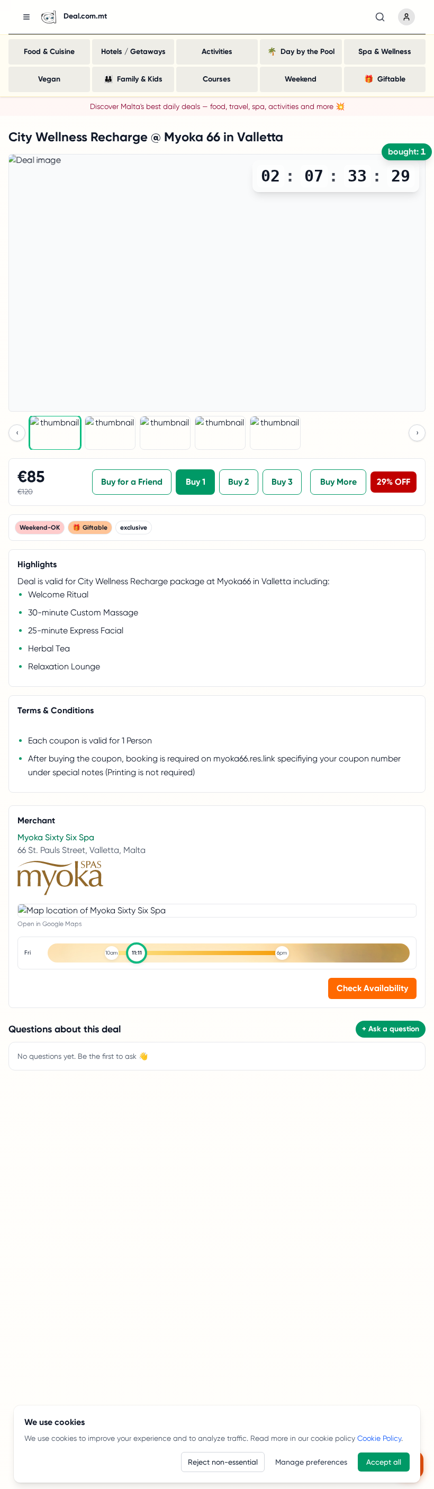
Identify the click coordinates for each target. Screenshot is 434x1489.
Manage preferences (311, 1462)
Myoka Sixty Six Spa (55, 837)
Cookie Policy (379, 1438)
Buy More (338, 482)
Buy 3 (282, 482)
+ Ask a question (390, 1028)
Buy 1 (195, 482)
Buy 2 (238, 482)
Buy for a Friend (131, 482)
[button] (229, 953)
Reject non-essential (223, 1462)
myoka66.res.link (244, 758)
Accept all (383, 1462)
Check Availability (372, 988)
